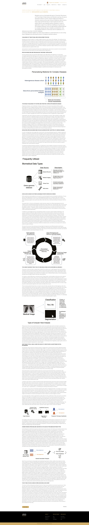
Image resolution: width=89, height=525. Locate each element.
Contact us (46, 519)
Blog (61, 519)
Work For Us (54, 4)
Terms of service (63, 517)
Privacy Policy (62, 516)
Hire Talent (39, 4)
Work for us (47, 517)
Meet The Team (47, 516)
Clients (54, 517)
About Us (48, 4)
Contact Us (64, 4)
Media (59, 4)
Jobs (44, 4)
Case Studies (55, 519)
